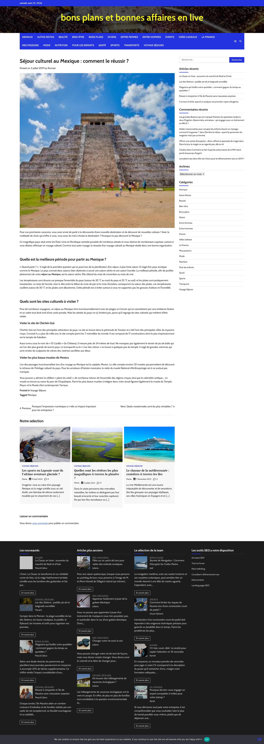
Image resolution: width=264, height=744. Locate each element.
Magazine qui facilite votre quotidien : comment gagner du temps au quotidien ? (53, 648)
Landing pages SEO (200, 585)
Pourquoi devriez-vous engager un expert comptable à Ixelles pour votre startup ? (167, 693)
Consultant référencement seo (205, 574)
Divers (112, 37)
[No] (259, 739)
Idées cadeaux (188, 37)
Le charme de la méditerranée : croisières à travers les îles (147, 472)
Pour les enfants (83, 45)
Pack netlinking (198, 568)
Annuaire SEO (198, 557)
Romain (52, 68)
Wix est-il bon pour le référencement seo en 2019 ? (221, 158)
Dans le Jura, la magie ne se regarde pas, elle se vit (201, 144)
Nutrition (61, 45)
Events (169, 37)
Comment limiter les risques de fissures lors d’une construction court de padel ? (168, 606)
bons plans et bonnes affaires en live (132, 17)
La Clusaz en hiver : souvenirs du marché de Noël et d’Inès (205, 76)
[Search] (240, 41)
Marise (24, 479)
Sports (114, 45)
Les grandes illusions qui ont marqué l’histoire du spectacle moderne (210, 117)
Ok (206, 739)
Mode (46, 45)
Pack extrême (198, 580)
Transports (131, 45)
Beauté (63, 37)
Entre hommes (152, 37)
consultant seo (186, 158)
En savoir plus (27, 592)
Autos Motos (45, 37)
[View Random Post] (235, 41)
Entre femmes (129, 37)
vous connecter (40, 523)
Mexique (32, 395)
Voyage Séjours (154, 45)
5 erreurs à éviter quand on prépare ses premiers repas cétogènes (208, 101)
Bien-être (78, 37)
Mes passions (30, 45)
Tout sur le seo (198, 563)
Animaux (27, 37)
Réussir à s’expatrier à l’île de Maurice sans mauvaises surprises (207, 96)
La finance (208, 37)
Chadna (182, 149)
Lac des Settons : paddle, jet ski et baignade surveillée (203, 81)
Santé (102, 45)
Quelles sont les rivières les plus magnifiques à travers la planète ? (96, 474)
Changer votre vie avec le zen (107, 640)
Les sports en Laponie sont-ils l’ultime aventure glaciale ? (42, 472)
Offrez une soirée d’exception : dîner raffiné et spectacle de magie (209, 141)
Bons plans (96, 37)
